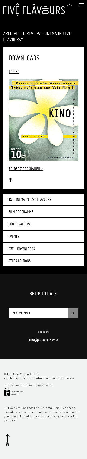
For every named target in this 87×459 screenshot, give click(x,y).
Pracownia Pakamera (34, 378)
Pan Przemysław (63, 378)
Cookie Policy (44, 385)
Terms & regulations (18, 385)
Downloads (26, 248)
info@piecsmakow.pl (43, 340)
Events (13, 236)
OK (73, 313)
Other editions (19, 260)
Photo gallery (19, 224)
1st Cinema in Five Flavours (29, 199)
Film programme (20, 211)
